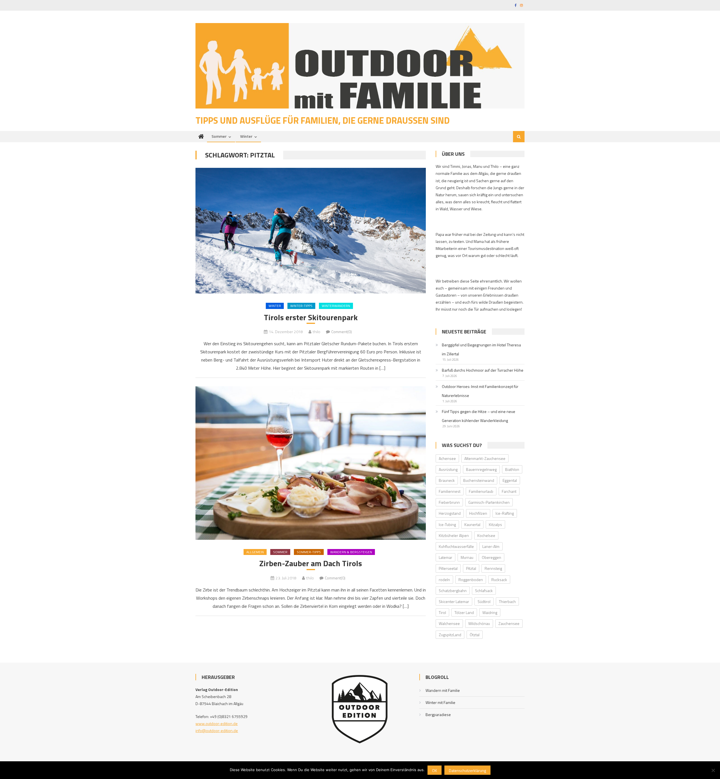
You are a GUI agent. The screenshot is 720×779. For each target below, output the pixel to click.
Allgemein (255, 552)
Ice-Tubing (447, 524)
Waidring (489, 612)
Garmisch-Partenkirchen (489, 502)
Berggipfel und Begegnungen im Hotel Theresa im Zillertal (481, 349)
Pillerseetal (448, 568)
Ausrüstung (448, 469)
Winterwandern (336, 305)
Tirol (442, 612)
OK (434, 770)
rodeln (444, 579)
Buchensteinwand (478, 480)
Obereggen (491, 557)
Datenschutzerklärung (467, 770)
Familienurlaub (481, 491)
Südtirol (484, 601)
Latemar (445, 557)
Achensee (447, 458)
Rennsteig (493, 568)
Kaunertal (472, 524)
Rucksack (499, 579)
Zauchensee (508, 623)
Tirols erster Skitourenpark (311, 317)
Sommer (219, 136)
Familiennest (449, 491)
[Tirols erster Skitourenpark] (310, 230)
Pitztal (471, 568)
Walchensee (449, 623)
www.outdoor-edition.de (216, 723)
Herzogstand (450, 513)
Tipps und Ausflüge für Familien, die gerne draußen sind (322, 120)
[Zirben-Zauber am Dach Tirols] (310, 462)
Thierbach (507, 601)
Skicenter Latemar (454, 601)
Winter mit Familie (440, 702)
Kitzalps (495, 524)
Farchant (509, 491)
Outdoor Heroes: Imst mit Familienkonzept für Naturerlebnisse (480, 390)
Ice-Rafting (505, 513)
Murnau (467, 557)
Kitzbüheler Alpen (454, 535)
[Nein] (713, 770)
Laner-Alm (491, 546)
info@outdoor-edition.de (216, 730)
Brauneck (447, 480)
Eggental (510, 480)
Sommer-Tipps (309, 552)
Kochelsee (486, 535)
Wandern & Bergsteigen (351, 552)
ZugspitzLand (450, 635)
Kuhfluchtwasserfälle (456, 546)
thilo (316, 332)
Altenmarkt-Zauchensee (484, 458)
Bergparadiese (438, 714)
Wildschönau (479, 623)
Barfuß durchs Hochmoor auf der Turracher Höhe (482, 370)
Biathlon (512, 469)
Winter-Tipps (301, 305)
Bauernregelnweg (481, 469)
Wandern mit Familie (443, 690)
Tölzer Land (464, 612)
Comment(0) (341, 332)
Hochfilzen (478, 513)
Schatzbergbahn (453, 590)
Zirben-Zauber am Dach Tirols (310, 563)
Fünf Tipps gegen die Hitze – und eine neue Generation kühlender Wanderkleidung (478, 415)
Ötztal (475, 635)
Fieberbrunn (449, 502)
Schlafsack (484, 590)
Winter (246, 136)
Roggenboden (470, 579)
